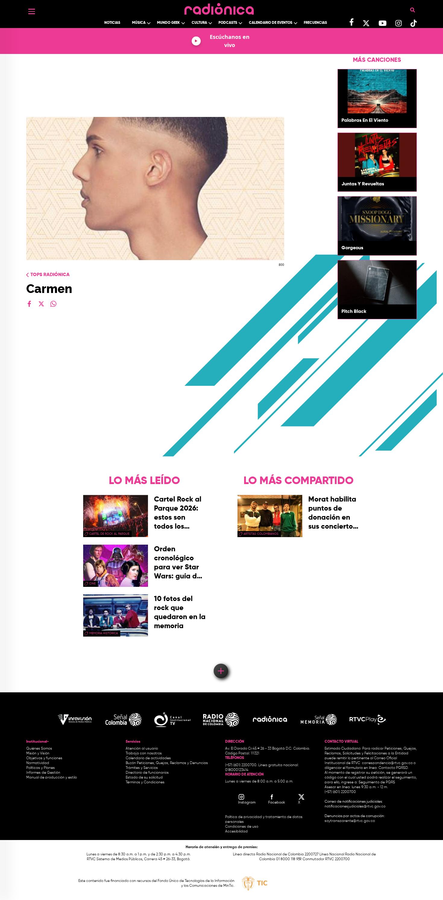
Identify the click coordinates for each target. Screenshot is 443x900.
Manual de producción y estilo (51, 777)
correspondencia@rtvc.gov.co (387, 763)
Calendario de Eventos (270, 23)
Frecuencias (315, 23)
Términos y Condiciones (145, 782)
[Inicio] (219, 7)
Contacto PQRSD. (394, 768)
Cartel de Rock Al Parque (109, 533)
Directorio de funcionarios (147, 773)
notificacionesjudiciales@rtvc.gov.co (355, 806)
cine (92, 583)
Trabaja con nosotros (144, 753)
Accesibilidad (237, 831)
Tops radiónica (50, 274)
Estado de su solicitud (144, 777)
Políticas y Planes (40, 768)
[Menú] (31, 11)
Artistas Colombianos (260, 533)
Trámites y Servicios (142, 768)
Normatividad (37, 763)
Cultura (199, 23)
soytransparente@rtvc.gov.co (350, 821)
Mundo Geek (168, 23)
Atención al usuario (142, 749)
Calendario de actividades (148, 758)
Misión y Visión (37, 753)
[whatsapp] (53, 304)
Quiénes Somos (39, 749)
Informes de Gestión (43, 773)
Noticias (112, 23)
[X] (41, 304)
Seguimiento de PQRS (377, 782)
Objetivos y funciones (44, 758)
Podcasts (227, 23)
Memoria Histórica (103, 633)
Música (139, 23)
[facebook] (29, 304)
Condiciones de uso (241, 827)
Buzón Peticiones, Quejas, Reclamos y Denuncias (167, 763)
